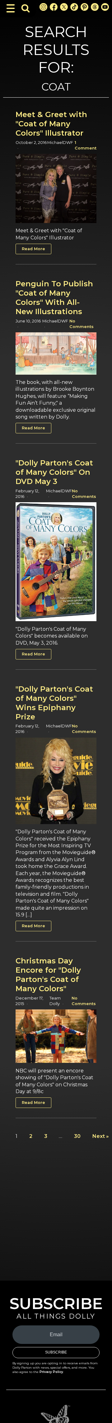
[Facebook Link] (54, 7)
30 (77, 1136)
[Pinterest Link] (84, 7)
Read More (33, 248)
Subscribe (56, 1352)
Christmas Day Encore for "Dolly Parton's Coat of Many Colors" (48, 974)
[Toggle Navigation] (10, 8)
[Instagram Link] (43, 7)
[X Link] (64, 7)
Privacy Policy (51, 1372)
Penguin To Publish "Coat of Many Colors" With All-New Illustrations (54, 297)
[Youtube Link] (105, 7)
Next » (100, 1136)
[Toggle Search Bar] (25, 8)
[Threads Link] (95, 7)
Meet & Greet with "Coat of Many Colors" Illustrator (51, 123)
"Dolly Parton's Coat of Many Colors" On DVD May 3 (54, 472)
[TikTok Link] (74, 7)
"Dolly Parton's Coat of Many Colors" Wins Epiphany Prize (54, 702)
